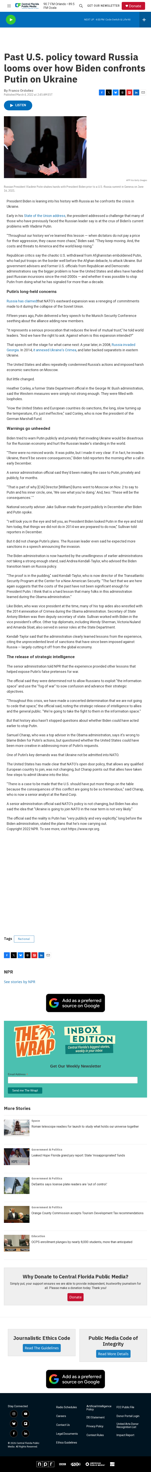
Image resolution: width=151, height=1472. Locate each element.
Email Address (18, 1074)
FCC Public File (125, 1407)
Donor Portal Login (128, 1416)
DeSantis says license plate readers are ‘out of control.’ (69, 1184)
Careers (61, 1416)
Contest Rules (95, 1435)
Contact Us (63, 1425)
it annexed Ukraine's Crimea (54, 350)
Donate (135, 6)
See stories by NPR (19, 981)
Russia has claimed (22, 301)
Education (38, 1236)
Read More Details (113, 1353)
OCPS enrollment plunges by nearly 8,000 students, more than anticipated (81, 1242)
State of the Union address (44, 216)
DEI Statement (96, 1417)
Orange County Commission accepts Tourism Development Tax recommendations (87, 1213)
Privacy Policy (95, 1426)
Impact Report (125, 1435)
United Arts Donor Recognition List (128, 1426)
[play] (11, 19)
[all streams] (145, 19)
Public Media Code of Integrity (113, 1341)
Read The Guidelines (42, 1348)
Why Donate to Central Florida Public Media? (75, 1276)
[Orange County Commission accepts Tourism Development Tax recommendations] (16, 1214)
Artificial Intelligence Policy (99, 1408)
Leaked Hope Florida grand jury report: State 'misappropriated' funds (78, 1155)
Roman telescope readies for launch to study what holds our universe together (85, 1126)
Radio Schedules (66, 1407)
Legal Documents (67, 1433)
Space (35, 1121)
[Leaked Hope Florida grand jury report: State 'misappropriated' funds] (16, 1156)
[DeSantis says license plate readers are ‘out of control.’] (16, 1185)
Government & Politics (46, 1149)
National (24, 939)
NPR (8, 971)
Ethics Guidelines (66, 1442)
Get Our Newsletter (103, 5)
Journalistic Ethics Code (41, 1338)
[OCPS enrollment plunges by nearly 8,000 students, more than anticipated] (16, 1243)
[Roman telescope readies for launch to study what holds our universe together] (16, 1127)
